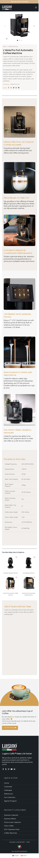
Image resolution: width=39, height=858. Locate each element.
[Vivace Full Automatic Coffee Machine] (10, 583)
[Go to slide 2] (19, 40)
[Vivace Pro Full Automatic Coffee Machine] (28, 583)
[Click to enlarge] (6, 38)
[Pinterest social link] (13, 87)
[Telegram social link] (18, 87)
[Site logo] (7, 7)
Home (4, 46)
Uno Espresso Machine (28, 573)
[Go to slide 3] (21, 40)
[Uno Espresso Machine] (28, 563)
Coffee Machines (13, 46)
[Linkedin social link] (16, 87)
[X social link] (11, 87)
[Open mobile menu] (36, 7)
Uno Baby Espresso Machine (10, 573)
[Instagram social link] (8, 769)
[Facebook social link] (8, 87)
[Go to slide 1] (17, 40)
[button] (5, 26)
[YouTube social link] (11, 769)
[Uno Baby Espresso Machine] (10, 563)
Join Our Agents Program (19, 1)
